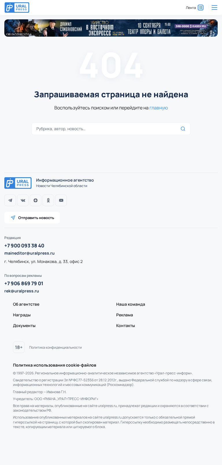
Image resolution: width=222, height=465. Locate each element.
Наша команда (130, 304)
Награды (22, 315)
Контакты (125, 325)
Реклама (124, 315)
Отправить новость (36, 217)
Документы (24, 325)
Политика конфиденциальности (55, 347)
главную (158, 107)
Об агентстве (26, 304)
